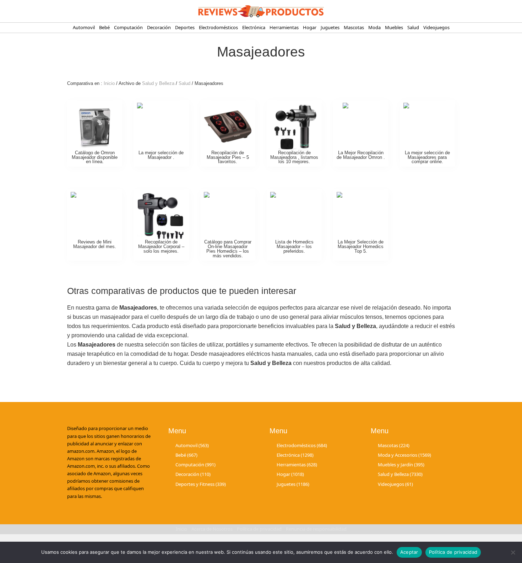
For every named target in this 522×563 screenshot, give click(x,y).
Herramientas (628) (297, 464)
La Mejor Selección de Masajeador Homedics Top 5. (361, 246)
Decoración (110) (193, 474)
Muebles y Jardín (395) (401, 464)
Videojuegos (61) (395, 484)
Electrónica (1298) (295, 455)
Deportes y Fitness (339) (200, 484)
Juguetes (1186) (293, 484)
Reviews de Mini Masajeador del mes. (94, 244)
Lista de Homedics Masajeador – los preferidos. (294, 246)
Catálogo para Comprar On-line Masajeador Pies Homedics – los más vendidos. (227, 248)
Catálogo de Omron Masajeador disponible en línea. (95, 157)
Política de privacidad (453, 552)
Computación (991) (195, 464)
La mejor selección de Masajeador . (161, 155)
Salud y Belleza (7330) (400, 474)
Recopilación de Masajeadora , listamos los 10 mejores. (294, 157)
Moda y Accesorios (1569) (404, 455)
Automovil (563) (192, 445)
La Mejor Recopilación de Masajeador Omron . (361, 155)
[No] (513, 552)
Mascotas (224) (393, 445)
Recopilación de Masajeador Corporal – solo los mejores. (161, 246)
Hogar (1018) (290, 474)
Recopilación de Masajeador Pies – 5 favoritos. (228, 157)
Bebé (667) (186, 455)
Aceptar (409, 552)
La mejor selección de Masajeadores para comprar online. (427, 157)
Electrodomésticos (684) (302, 445)
